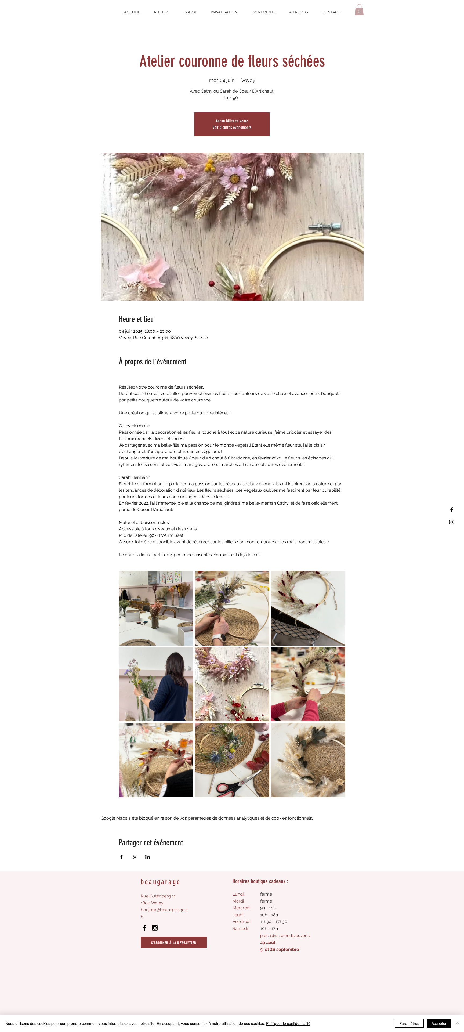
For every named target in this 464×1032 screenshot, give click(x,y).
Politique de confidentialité (288, 1023)
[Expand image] (156, 608)
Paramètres (409, 1023)
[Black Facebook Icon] (144, 928)
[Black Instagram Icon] (155, 928)
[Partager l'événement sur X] (134, 857)
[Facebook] (451, 509)
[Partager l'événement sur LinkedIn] (147, 857)
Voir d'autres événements (232, 127)
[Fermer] (457, 1023)
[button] (359, 9)
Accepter (439, 1023)
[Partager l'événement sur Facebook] (121, 857)
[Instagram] (451, 522)
